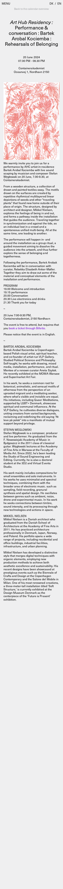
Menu (6, 3)
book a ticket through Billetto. (27, 328)
